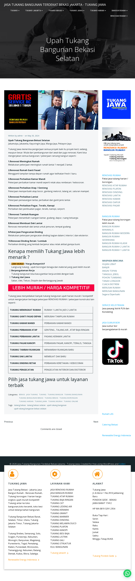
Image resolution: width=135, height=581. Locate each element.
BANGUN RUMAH (111, 216)
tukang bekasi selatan (36, 405)
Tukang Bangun (55, 394)
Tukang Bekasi (55, 10)
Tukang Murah (55, 401)
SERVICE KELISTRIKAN (113, 305)
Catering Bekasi (110, 424)
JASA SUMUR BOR (111, 322)
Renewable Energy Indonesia (116, 435)
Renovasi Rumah (118, 16)
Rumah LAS (107, 414)
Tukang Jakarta (33, 10)
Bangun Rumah (119, 10)
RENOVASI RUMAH (111, 175)
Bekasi (22, 394)
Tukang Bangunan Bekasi (31, 398)
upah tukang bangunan (56, 405)
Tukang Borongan (69, 398)
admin (20, 135)
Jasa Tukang (32, 394)
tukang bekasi (20, 405)
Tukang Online (71, 401)
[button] (127, 573)
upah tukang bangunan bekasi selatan (30, 408)
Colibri (122, 463)
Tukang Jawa (76, 10)
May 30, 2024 (33, 135)
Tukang (14, 10)
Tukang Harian (97, 10)
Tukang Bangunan (73, 394)
